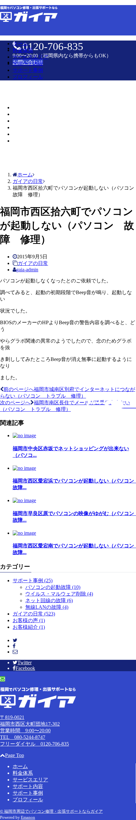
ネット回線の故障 (49, 600)
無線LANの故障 (46, 607)
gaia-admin (27, 269)
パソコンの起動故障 (52, 587)
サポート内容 (28, 63)
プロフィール (28, 76)
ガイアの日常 (33, 263)
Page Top (14, 755)
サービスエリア (30, 57)
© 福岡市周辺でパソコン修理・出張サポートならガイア (51, 811)
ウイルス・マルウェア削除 (59, 593)
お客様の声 (29, 620)
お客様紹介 (29, 627)
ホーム (20, 43)
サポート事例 (28, 70)
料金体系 (23, 50)
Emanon (28, 817)
